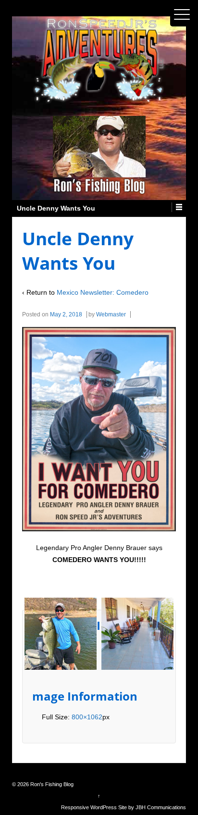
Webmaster (111, 314)
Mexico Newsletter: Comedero (102, 292)
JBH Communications (161, 807)
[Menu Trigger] (182, 14)
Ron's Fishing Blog (51, 784)
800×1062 (87, 717)
